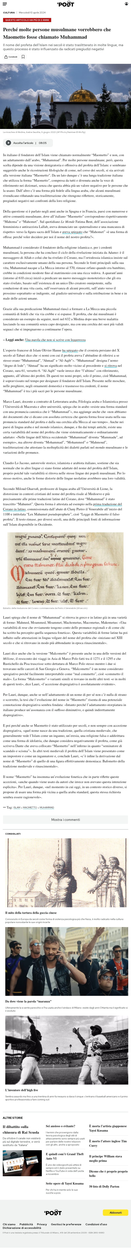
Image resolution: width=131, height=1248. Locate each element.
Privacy (42, 1224)
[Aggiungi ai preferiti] (23, 57)
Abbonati (116, 1212)
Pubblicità (26, 1224)
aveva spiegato (72, 231)
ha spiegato (70, 350)
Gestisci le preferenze (66, 1224)
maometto (30, 807)
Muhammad (47, 807)
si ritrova (110, 365)
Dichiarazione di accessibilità (22, 1228)
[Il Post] (65, 4)
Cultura (9, 12)
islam (16, 807)
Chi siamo (9, 1224)
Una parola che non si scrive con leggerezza (55, 339)
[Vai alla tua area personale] (126, 4)
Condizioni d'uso (96, 1224)
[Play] (8, 143)
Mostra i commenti (65, 819)
